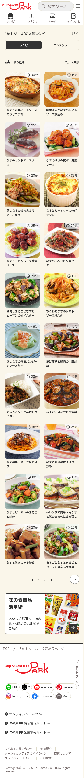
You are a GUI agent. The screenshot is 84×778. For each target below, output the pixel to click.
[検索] (43, 6)
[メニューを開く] (78, 6)
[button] (56, 6)
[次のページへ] (74, 579)
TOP (6, 648)
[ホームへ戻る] (16, 6)
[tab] (60, 45)
